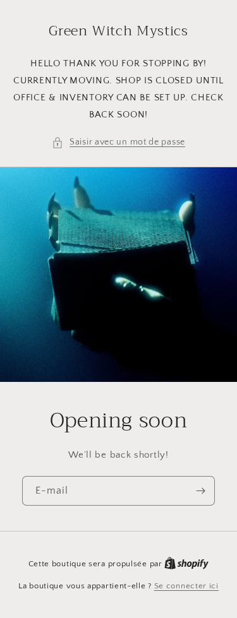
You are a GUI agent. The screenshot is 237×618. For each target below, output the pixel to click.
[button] (118, 142)
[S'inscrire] (200, 491)
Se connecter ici (186, 585)
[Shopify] (186, 563)
